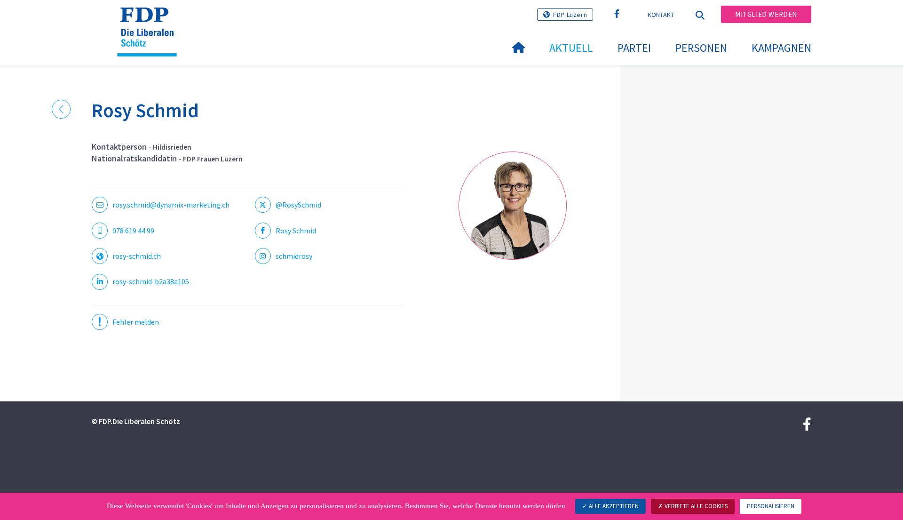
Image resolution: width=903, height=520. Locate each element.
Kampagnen (781, 47)
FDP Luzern (570, 14)
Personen (701, 47)
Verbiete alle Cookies (695, 506)
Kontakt (661, 14)
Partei (634, 47)
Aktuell (571, 47)
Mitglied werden (766, 14)
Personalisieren (770, 506)
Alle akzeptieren (613, 506)
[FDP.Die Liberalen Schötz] (150, 19)
